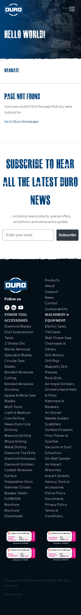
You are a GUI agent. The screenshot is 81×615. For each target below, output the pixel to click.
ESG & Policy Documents (55, 496)
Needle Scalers (57, 418)
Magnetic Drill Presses (56, 369)
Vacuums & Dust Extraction (58, 450)
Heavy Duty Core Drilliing (17, 427)
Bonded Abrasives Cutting (18, 375)
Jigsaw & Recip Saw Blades (20, 398)
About (50, 286)
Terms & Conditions (54, 513)
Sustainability (56, 309)
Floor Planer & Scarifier (56, 438)
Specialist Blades (18, 355)
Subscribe (67, 235)
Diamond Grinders (19, 464)
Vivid (18, 594)
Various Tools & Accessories (57, 484)
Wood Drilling (15, 441)
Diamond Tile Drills (20, 453)
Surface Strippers (59, 430)
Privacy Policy (56, 504)
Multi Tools (13, 407)
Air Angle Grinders (59, 384)
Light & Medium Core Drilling (17, 415)
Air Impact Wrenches (53, 467)
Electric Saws (55, 326)
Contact (51, 303)
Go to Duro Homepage (21, 121)
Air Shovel (53, 412)
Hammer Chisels (17, 487)
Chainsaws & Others (55, 346)
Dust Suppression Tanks (18, 335)
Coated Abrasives (18, 470)
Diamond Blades (17, 326)
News (49, 297)
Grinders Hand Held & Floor (60, 392)
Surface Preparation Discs (18, 479)
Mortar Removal (17, 349)
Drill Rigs (52, 361)
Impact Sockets (57, 476)
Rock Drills (53, 378)
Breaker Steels (15, 493)
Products (52, 280)
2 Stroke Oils (14, 343)
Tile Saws (53, 332)
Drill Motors (54, 355)
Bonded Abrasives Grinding (18, 387)
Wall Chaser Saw (58, 338)
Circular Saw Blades (14, 363)
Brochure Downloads (13, 513)
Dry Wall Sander (57, 458)
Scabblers (53, 424)
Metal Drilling (15, 447)
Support (51, 292)
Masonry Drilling (17, 435)
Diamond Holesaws (20, 458)
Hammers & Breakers (54, 404)
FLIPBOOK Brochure (12, 501)
